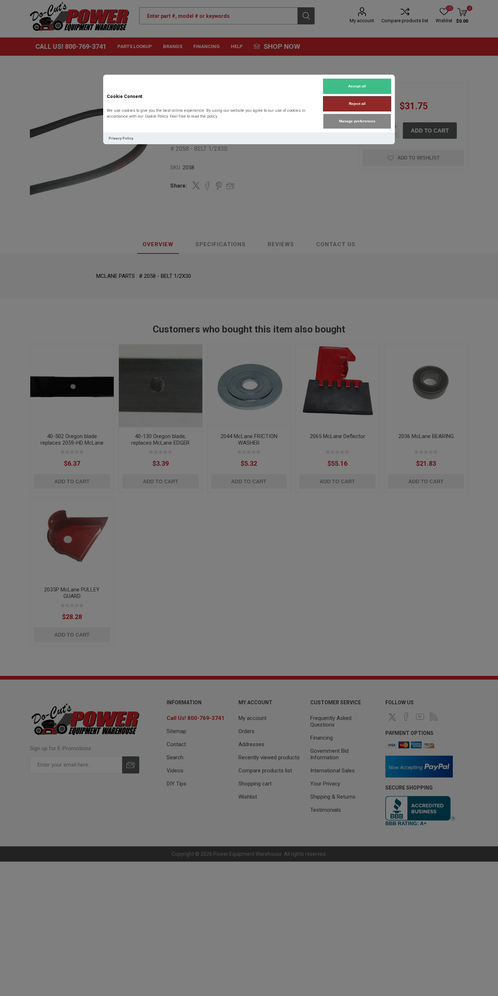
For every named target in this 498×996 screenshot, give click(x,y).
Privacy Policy (121, 138)
